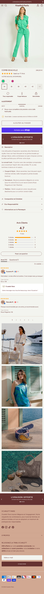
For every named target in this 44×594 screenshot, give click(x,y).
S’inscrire (22, 564)
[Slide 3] (22, 501)
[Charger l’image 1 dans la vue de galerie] (22, 35)
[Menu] (2, 5)
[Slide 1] (20, 142)
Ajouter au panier (22, 123)
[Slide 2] (21, 501)
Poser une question (21, 254)
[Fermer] (43, 2)
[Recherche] (7, 5)
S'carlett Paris (10, 587)
